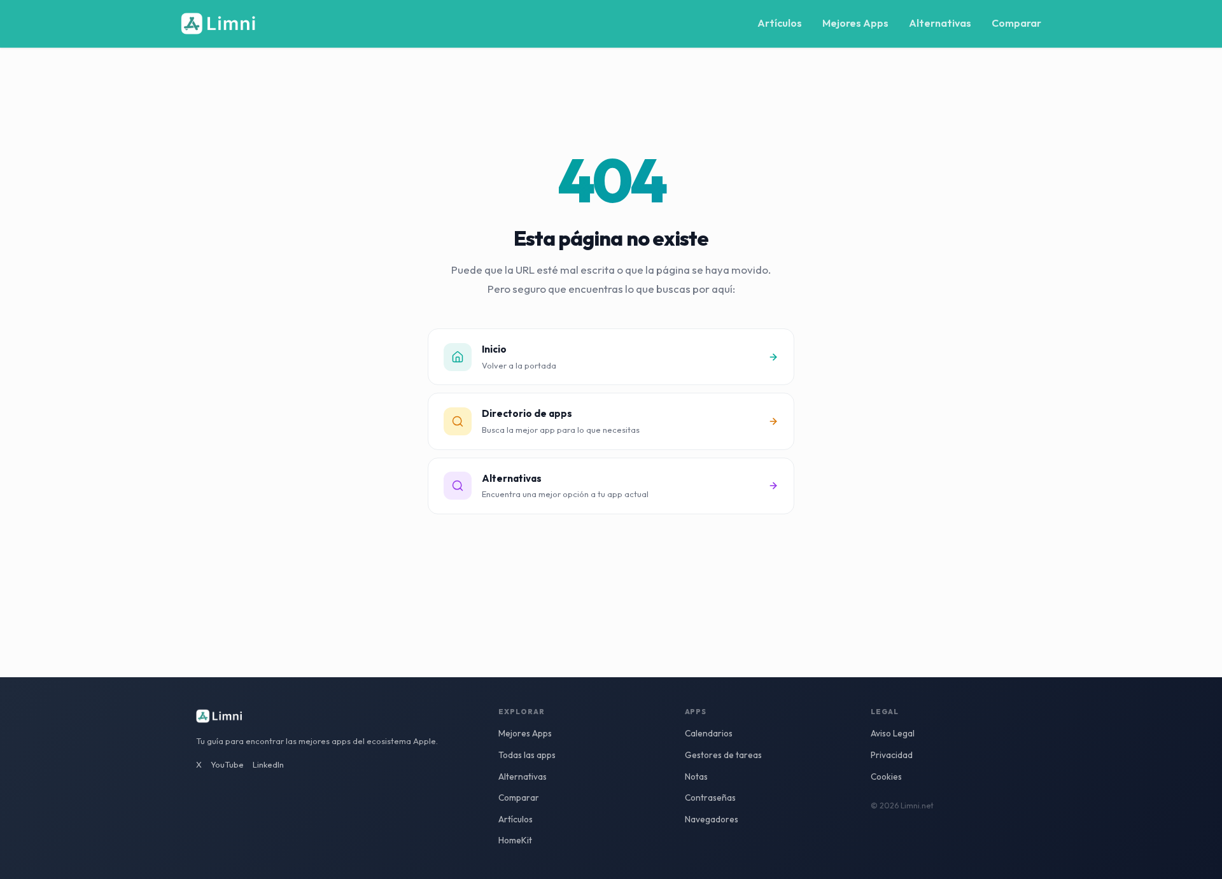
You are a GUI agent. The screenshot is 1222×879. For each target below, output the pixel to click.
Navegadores (711, 819)
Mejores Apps (855, 23)
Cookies (886, 776)
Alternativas (940, 23)
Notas (696, 776)
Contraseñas (710, 797)
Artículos (779, 23)
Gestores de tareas (723, 755)
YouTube (227, 764)
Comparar (1016, 23)
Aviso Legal (893, 733)
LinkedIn (268, 764)
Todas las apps (527, 755)
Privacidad (892, 755)
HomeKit (515, 840)
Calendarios (709, 733)
